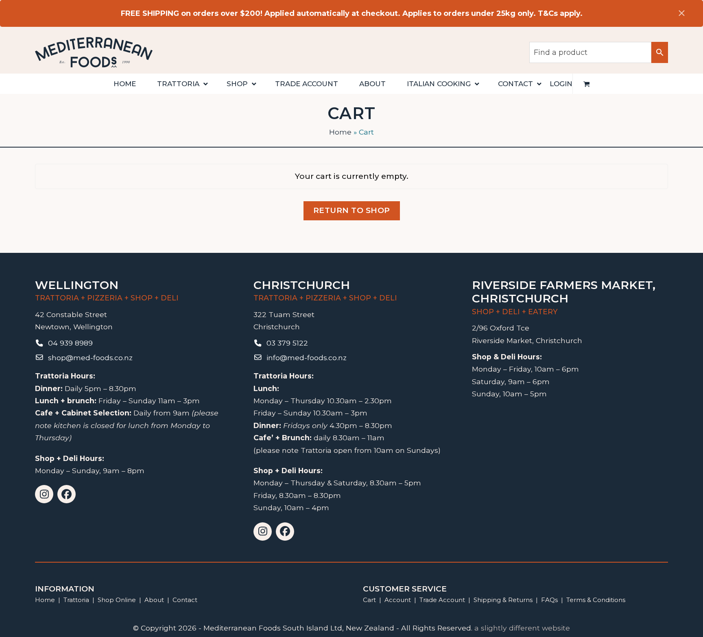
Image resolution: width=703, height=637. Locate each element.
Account (397, 600)
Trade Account (442, 600)
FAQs (549, 600)
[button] (586, 84)
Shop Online (118, 600)
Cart (369, 600)
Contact (184, 600)
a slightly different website (522, 628)
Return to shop (351, 210)
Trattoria (76, 600)
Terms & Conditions (595, 600)
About (154, 600)
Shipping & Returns (503, 600)
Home (340, 132)
